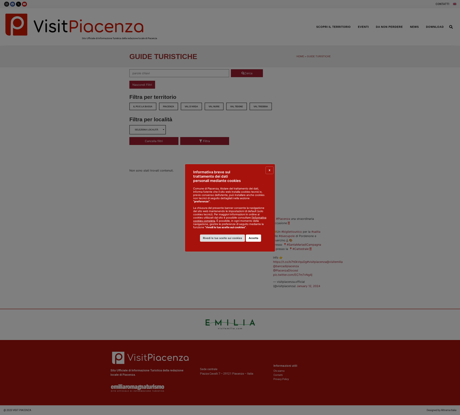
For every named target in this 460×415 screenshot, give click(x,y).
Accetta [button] (253, 238)
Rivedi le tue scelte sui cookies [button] (222, 238)
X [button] (269, 170)
